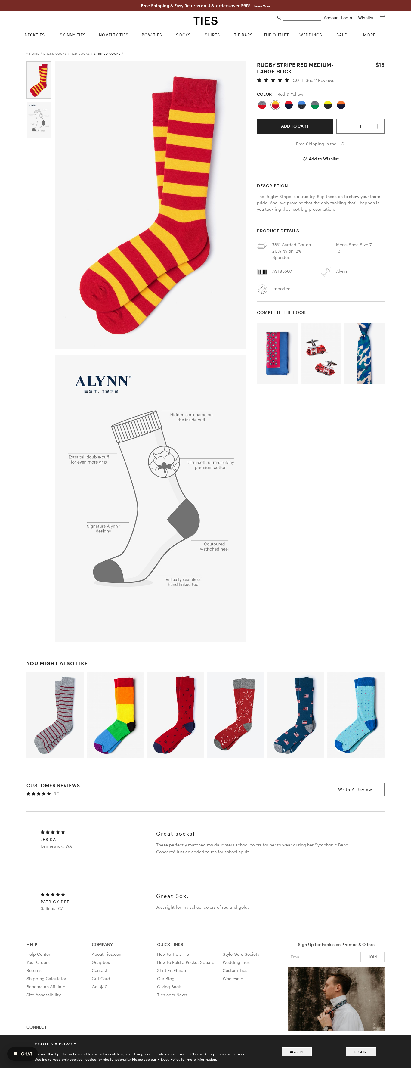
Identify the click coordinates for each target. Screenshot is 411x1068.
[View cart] (382, 17)
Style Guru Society (241, 954)
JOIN (372, 956)
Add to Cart (295, 126)
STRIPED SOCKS (107, 53)
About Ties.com (107, 954)
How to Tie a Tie (173, 954)
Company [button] (102, 944)
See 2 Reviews (320, 80)
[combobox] (302, 18)
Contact (99, 970)
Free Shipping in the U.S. (320, 143)
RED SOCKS (80, 53)
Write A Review (355, 789)
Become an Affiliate (45, 986)
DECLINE (361, 1052)
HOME (34, 53)
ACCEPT (297, 1052)
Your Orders (38, 962)
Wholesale (233, 978)
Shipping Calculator (46, 978)
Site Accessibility (43, 994)
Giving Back (169, 986)
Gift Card (101, 978)
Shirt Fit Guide (171, 970)
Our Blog (166, 978)
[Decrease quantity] (344, 126)
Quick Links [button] (170, 944)
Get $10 (100, 986)
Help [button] (31, 944)
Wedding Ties (236, 962)
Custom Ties (235, 970)
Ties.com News (172, 994)
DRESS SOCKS (55, 53)
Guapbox (101, 962)
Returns (34, 970)
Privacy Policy (168, 1059)
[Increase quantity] (377, 126)
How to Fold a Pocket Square (185, 962)
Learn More (262, 6)
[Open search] (279, 18)
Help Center (38, 954)
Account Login (338, 17)
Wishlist (366, 17)
